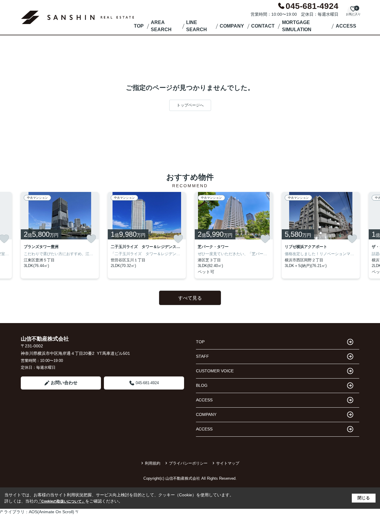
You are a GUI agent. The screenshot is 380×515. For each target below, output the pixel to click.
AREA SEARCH (161, 26)
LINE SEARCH (196, 26)
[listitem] (59, 235)
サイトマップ (227, 463)
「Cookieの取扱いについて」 (61, 501)
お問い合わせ (64, 382)
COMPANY (232, 25)
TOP (139, 25)
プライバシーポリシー (188, 463)
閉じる (363, 497)
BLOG (202, 385)
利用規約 (152, 463)
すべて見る (190, 298)
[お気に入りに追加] (91, 238)
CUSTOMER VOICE (215, 370)
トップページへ (190, 105)
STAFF (202, 356)
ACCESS (346, 25)
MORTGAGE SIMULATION (296, 26)
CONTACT (263, 25)
